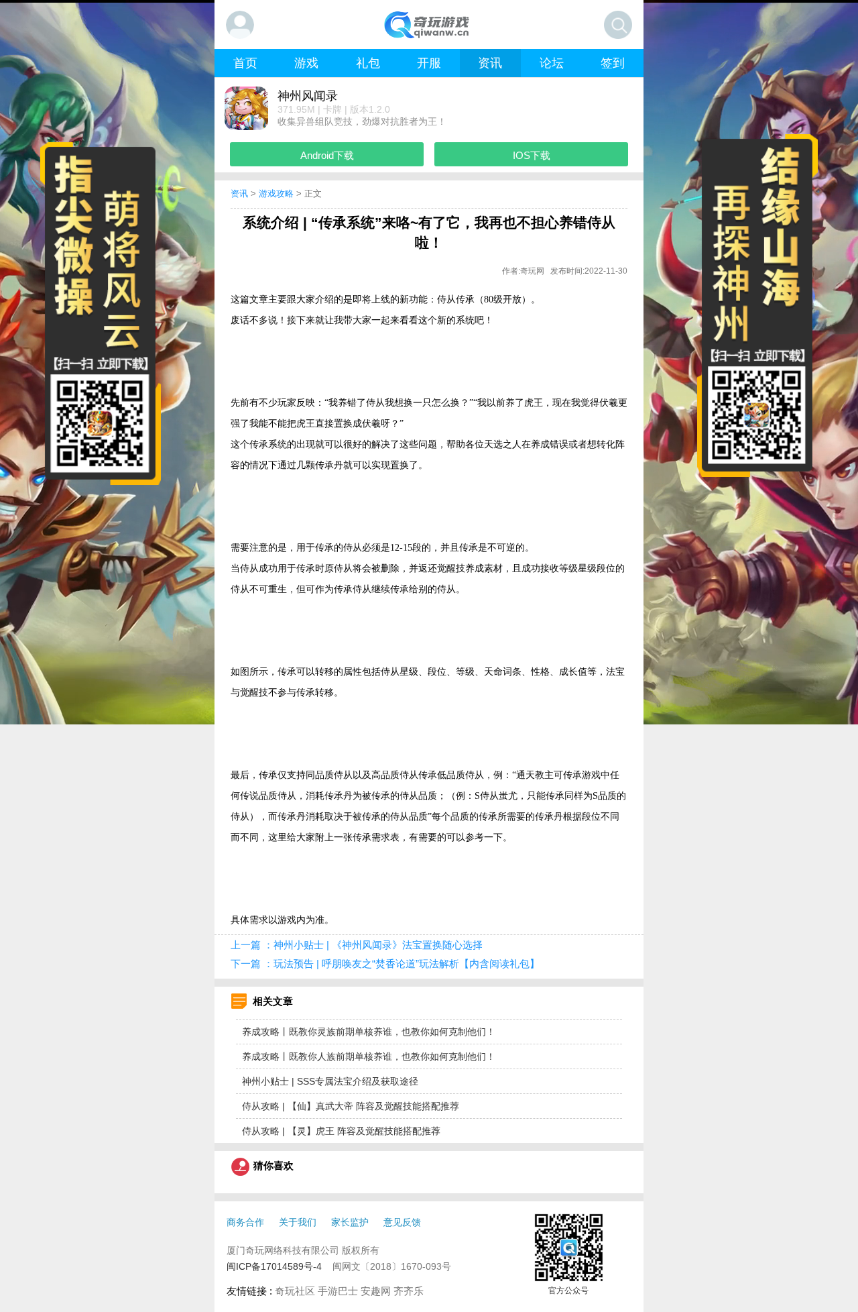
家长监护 (350, 1222)
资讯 (239, 194)
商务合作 (245, 1222)
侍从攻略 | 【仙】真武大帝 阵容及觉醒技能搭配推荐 (350, 1106)
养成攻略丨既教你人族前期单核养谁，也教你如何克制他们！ (368, 1056)
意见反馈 (402, 1222)
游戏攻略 (276, 194)
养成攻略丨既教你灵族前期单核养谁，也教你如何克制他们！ (368, 1031)
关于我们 (297, 1222)
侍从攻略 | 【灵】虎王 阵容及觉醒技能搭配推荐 (341, 1131)
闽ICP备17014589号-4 (274, 1266)
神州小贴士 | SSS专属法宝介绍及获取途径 (330, 1081)
